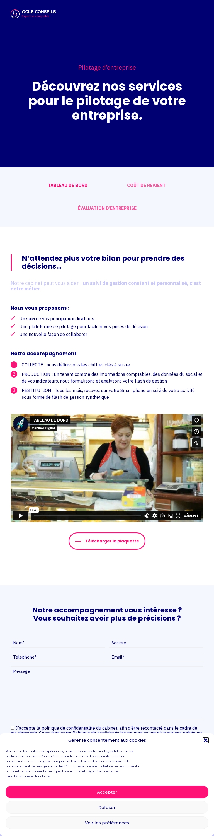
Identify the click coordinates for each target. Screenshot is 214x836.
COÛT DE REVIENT (146, 185)
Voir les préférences (107, 822)
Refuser (107, 807)
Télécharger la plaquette (112, 541)
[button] (205, 740)
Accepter (107, 792)
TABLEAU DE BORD (67, 185)
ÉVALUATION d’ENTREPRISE (107, 208)
